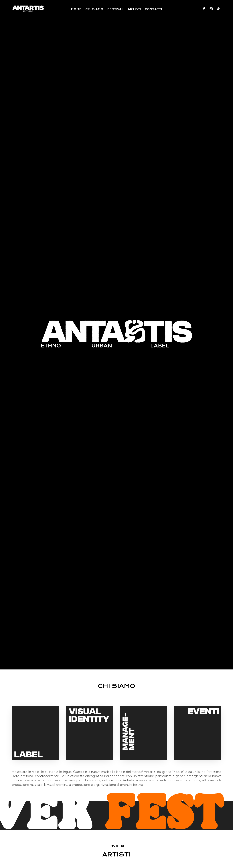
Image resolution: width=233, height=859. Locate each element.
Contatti (153, 9)
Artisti (134, 9)
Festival (115, 9)
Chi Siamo (94, 9)
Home (76, 9)
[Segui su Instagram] (211, 9)
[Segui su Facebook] (204, 9)
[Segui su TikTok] (218, 9)
